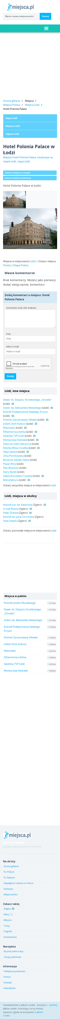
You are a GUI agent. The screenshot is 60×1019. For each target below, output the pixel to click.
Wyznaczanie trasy (13, 951)
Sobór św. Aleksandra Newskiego (22, 407)
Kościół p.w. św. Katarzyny (17, 504)
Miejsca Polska (11, 105)
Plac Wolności (11, 468)
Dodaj (10, 376)
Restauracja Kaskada (15, 440)
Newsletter (10, 988)
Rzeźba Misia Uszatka (15, 448)
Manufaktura (10, 480)
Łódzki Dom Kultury (14, 423)
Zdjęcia (7, 908)
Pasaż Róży (9, 464)
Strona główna (11, 101)
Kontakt (8, 982)
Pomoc (7, 976)
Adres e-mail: (12, 346)
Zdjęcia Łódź (12, 133)
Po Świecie (9, 877)
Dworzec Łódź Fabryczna (17, 444)
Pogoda (8, 931)
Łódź (33, 261)
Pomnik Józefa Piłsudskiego (20, 603)
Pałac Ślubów (10, 512)
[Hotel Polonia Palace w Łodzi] (30, 228)
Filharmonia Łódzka (14, 431)
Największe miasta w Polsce (18, 883)
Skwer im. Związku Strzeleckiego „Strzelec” (27, 399)
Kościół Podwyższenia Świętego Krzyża (25, 411)
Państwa (8, 888)
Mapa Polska (20, 265)
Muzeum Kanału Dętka (16, 459)
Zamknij (53, 1005)
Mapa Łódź (11, 118)
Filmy (6, 914)
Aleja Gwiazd (10, 451)
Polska (7, 265)
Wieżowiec (9, 427)
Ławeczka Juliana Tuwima (17, 476)
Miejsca (8, 919)
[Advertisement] (30, 66)
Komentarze (10, 936)
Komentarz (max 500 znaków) (21, 307)
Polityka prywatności (14, 971)
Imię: (8, 333)
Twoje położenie (12, 956)
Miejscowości (11, 894)
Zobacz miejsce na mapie (17, 172)
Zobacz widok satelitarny (18, 178)
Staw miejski (10, 521)
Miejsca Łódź (32, 105)
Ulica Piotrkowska (13, 455)
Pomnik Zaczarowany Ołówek (20, 419)
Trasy (7, 925)
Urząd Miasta (10, 508)
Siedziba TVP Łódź (13, 435)
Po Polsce (9, 871)
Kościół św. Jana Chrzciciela (18, 516)
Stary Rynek (10, 472)
